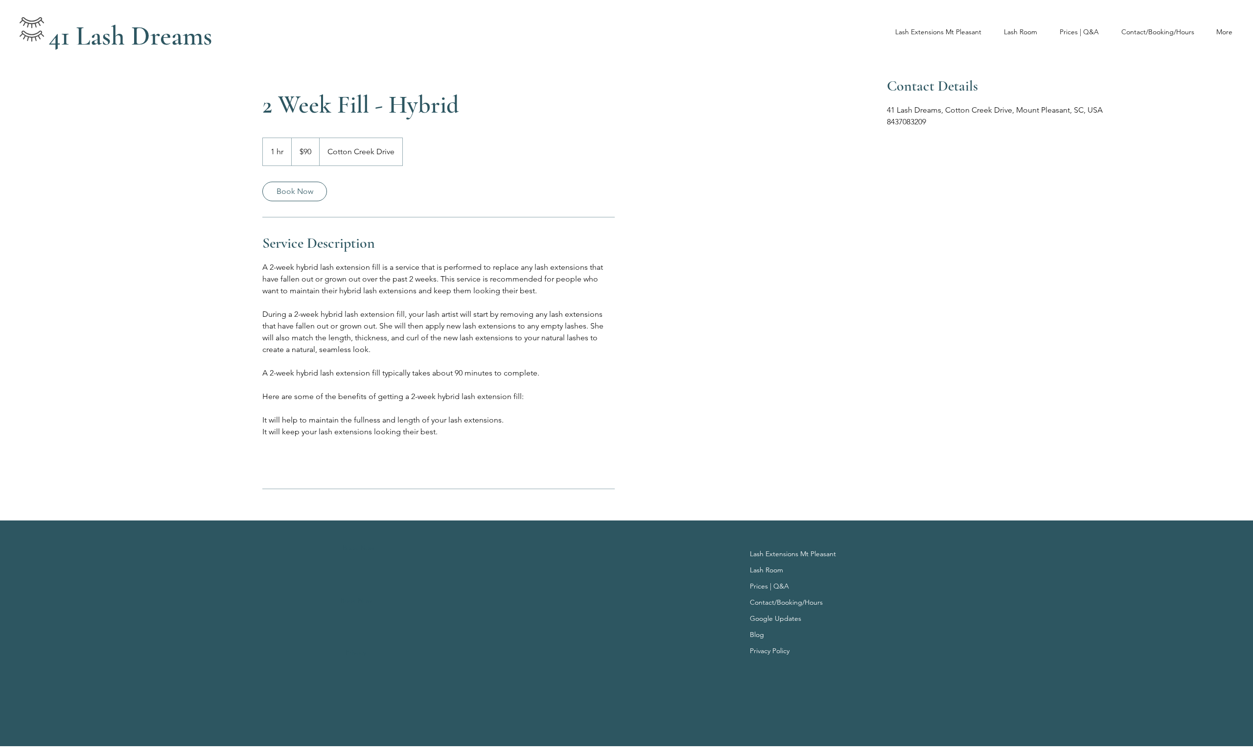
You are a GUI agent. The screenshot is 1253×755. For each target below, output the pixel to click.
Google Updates (775, 618)
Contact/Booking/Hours (786, 602)
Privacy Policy (769, 650)
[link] (294, 191)
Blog (757, 634)
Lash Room (766, 570)
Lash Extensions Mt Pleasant (791, 553)
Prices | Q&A (769, 586)
